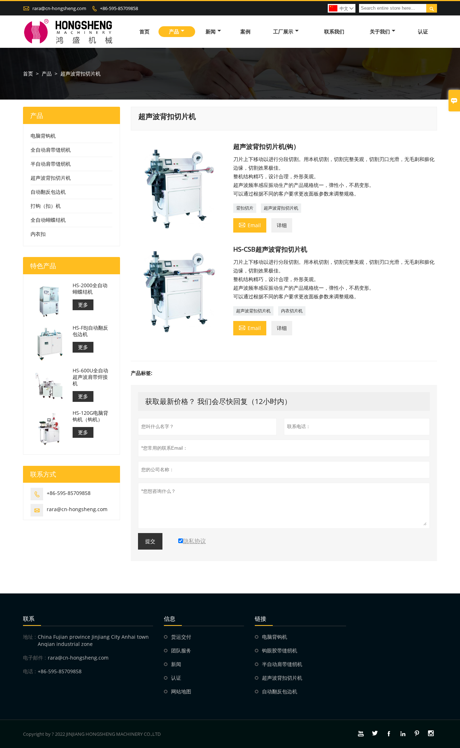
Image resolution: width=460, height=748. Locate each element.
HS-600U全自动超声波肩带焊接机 (90, 377)
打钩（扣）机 (46, 205)
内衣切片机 (292, 311)
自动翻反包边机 (48, 191)
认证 (423, 31)
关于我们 (380, 31)
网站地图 (181, 691)
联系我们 (334, 31)
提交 (150, 541)
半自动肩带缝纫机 (51, 163)
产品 (174, 31)
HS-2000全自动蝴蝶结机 (90, 288)
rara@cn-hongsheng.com (59, 8)
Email (250, 225)
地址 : (29, 636)
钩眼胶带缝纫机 (279, 650)
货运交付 (181, 636)
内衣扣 (38, 233)
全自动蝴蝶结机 (48, 219)
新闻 (211, 31)
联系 (28, 619)
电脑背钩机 (43, 135)
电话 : (29, 671)
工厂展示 (283, 31)
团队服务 (181, 650)
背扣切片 (244, 208)
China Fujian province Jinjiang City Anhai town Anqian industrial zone (93, 640)
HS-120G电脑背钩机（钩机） (90, 416)
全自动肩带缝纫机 (51, 149)
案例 (245, 31)
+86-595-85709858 (119, 8)
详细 (282, 225)
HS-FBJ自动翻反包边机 (90, 331)
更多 (83, 304)
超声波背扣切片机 (281, 208)
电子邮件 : (34, 657)
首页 (144, 31)
